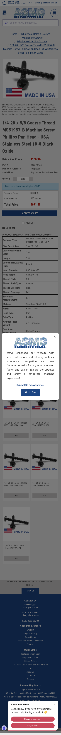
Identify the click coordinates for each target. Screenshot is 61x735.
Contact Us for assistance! (30, 385)
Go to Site (30, 392)
